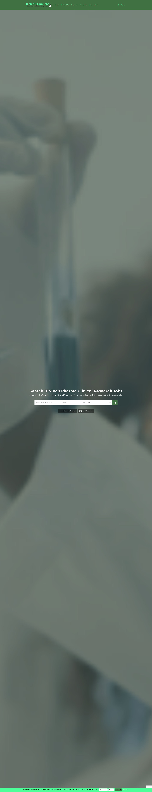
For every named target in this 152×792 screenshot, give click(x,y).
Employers (83, 5)
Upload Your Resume (69, 411)
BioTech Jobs (65, 5)
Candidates (74, 5)
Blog (96, 5)
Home (57, 5)
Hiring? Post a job (87, 411)
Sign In (123, 5)
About (90, 5)
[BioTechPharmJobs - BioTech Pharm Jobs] (40, 4)
